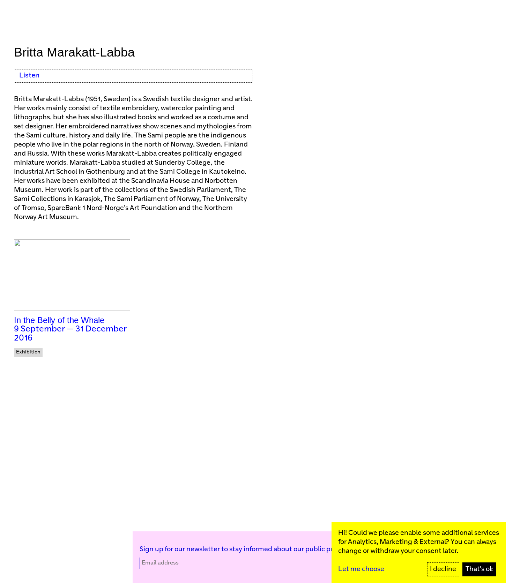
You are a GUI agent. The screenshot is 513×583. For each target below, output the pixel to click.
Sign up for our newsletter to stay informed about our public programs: (249, 549)
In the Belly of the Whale (59, 320)
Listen (29, 75)
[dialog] (419, 552)
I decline (443, 569)
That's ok (479, 569)
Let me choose (361, 569)
